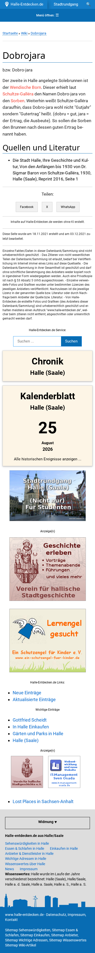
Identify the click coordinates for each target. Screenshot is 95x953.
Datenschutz (56, 915)
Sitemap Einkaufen (35, 935)
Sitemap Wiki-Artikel (20, 945)
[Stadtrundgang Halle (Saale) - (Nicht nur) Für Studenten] (47, 524)
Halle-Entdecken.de (26, 4)
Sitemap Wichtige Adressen (26, 940)
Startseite (10, 33)
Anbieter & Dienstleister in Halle (29, 854)
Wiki (24, 33)
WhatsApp (68, 207)
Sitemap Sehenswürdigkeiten (27, 930)
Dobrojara (38, 33)
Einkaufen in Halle (64, 848)
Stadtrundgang (66, 4)
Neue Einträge (27, 692)
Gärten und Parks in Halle (38, 733)
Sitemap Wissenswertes (67, 940)
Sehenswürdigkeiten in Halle (27, 843)
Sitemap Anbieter (64, 935)
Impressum (28, 869)
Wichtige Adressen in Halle (25, 859)
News (9, 869)
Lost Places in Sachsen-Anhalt (43, 801)
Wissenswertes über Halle (25, 864)
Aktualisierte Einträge (34, 699)
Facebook (26, 207)
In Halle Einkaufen (31, 726)
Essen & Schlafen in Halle (24, 848)
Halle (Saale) (26, 740)
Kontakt (11, 920)
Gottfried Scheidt (30, 720)
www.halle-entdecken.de (24, 915)
